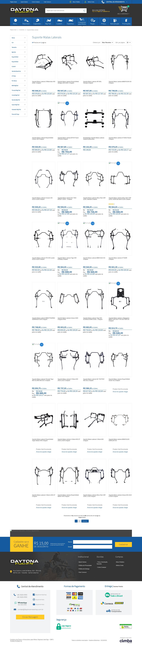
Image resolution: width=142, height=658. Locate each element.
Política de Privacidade (85, 565)
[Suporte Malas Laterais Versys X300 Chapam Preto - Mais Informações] (69, 298)
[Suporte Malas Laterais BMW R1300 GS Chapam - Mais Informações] (120, 62)
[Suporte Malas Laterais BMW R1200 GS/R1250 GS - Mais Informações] (120, 420)
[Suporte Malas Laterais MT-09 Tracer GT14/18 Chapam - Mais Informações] (69, 118)
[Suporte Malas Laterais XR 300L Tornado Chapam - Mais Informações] (94, 62)
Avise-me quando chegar (120, 391)
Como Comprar (36, 1)
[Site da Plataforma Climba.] (126, 640)
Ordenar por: (96, 42)
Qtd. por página (120, 42)
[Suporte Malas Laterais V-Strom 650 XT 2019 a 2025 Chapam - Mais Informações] (69, 420)
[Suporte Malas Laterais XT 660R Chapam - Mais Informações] (120, 238)
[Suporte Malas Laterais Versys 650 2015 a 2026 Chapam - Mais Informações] (120, 475)
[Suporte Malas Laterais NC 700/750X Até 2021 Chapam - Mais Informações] (94, 360)
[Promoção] (61, 103)
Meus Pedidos (120, 562)
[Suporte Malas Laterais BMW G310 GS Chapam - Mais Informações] (94, 238)
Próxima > (85, 521)
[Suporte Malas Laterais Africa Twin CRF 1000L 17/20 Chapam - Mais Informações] (94, 475)
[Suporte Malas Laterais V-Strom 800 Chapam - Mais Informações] (94, 420)
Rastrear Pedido (118, 586)
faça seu (96, 11)
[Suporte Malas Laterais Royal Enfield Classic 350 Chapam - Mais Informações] (43, 118)
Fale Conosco (47, 1)
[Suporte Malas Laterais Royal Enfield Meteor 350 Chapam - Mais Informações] (69, 475)
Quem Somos (24, 1)
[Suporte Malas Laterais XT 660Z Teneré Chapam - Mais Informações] (120, 118)
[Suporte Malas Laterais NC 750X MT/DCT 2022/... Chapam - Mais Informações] (69, 178)
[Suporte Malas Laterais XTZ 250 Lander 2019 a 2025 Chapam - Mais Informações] (43, 238)
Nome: (70, 542)
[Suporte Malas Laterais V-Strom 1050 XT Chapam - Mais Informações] (43, 475)
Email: (70, 547)
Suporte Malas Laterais (32, 29)
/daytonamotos (39, 599)
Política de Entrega (84, 569)
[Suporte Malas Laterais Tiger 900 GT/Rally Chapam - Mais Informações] (69, 238)
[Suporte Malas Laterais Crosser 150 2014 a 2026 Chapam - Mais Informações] (43, 178)
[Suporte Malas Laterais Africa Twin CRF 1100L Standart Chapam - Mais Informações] (94, 178)
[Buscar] (84, 10)
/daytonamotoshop (40, 595)
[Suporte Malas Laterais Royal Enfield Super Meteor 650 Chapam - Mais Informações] (43, 420)
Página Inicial (13, 1)
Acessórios (22, 29)
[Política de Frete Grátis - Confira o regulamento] (71, 533)
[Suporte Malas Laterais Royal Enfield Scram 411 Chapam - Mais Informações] (120, 360)
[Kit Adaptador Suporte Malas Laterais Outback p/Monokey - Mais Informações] (94, 118)
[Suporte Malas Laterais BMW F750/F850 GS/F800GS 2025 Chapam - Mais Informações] (43, 298)
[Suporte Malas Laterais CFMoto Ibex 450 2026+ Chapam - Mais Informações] (43, 62)
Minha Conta (119, 565)
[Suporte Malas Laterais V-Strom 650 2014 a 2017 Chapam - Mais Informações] (69, 360)
